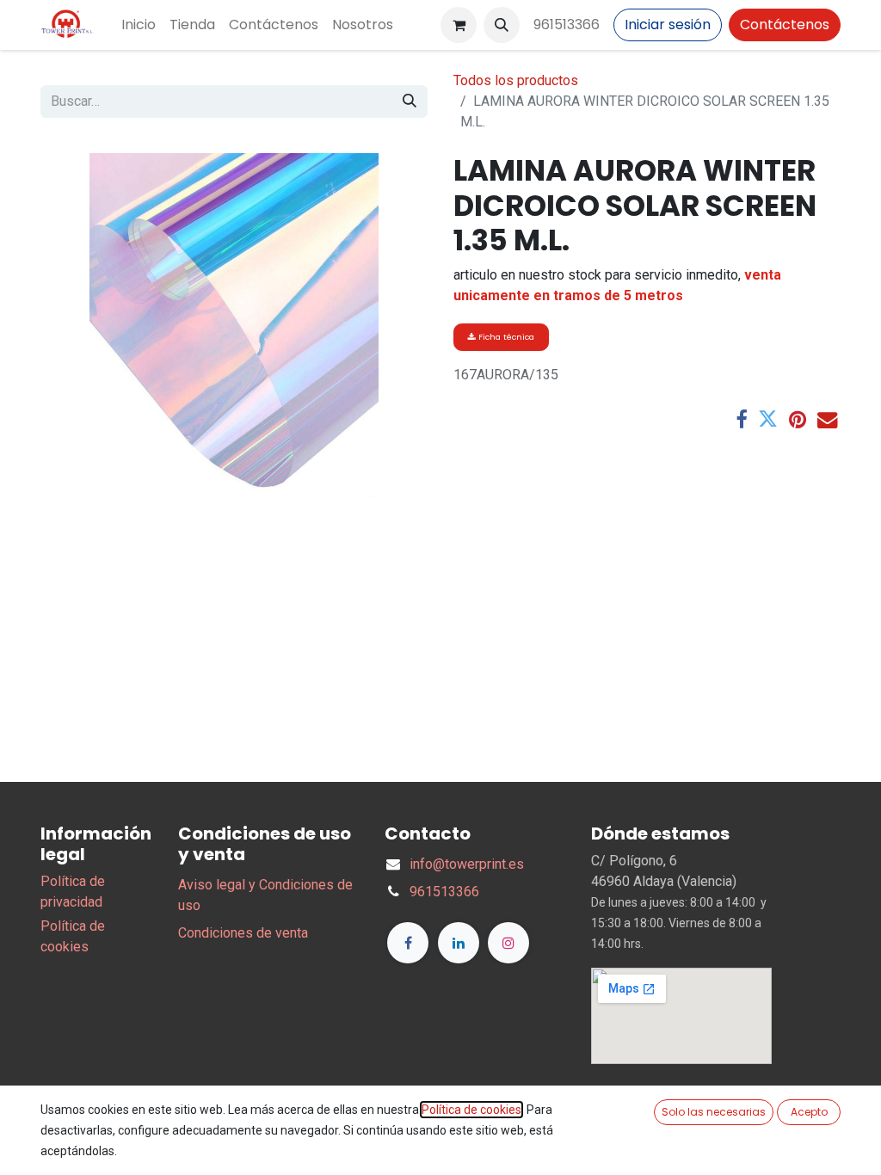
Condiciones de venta (243, 933)
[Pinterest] (797, 419)
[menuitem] (138, 25)
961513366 (566, 24)
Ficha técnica (505, 336)
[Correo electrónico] (827, 419)
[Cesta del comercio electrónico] (458, 25)
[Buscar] (409, 101)
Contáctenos (784, 24)
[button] (502, 25)
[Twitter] (768, 419)
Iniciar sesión (668, 24)
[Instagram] (508, 942)
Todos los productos (515, 80)
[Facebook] (741, 419)
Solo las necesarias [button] (714, 1111)
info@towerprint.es (467, 864)
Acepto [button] (809, 1111)
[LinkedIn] (458, 942)
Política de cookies (471, 1110)
